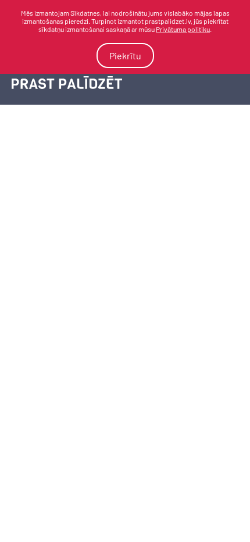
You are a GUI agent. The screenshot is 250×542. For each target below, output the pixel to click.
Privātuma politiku (183, 29)
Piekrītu (125, 55)
